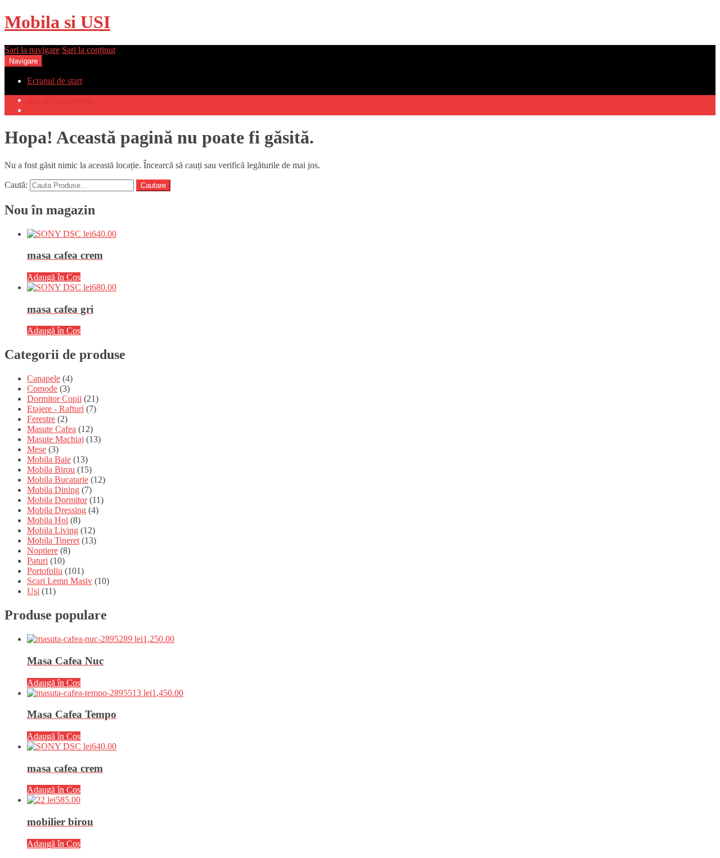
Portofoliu (44, 571)
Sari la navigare (32, 50)
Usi (33, 591)
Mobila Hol (47, 520)
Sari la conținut (88, 50)
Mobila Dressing (56, 510)
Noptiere (42, 550)
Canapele (43, 378)
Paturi (37, 560)
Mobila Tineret (53, 540)
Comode (42, 388)
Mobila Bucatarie (57, 479)
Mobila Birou (51, 469)
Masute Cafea (51, 429)
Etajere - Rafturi (55, 409)
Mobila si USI (57, 22)
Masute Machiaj (55, 439)
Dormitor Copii (54, 398)
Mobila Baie (49, 459)
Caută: (16, 185)
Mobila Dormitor (57, 500)
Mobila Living (52, 530)
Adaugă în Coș (53, 277)
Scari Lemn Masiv (59, 581)
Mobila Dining (53, 490)
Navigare (23, 61)
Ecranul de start (54, 81)
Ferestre (41, 419)
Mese (36, 449)
